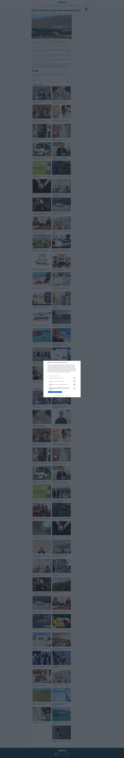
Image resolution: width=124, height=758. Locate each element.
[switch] (74, 378)
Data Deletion (56, 395)
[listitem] (62, 375)
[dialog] (62, 379)
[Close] (79, 363)
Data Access (62, 395)
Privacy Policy (67, 395)
